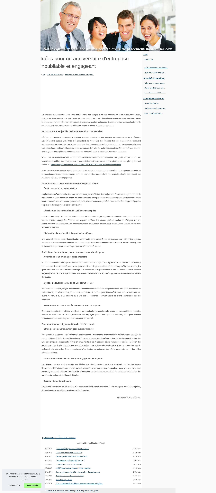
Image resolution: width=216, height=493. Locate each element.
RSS (96, 491)
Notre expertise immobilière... (155, 73)
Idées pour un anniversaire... (155, 83)
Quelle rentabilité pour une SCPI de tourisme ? (58, 438)
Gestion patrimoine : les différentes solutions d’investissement (78, 472)
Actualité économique (55, 75)
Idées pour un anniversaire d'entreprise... (79, 75)
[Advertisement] (91, 93)
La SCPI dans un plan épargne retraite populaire (73, 468)
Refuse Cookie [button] (14, 485)
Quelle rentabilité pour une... (155, 88)
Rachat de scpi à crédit (64, 480)
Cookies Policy (89, 491)
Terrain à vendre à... (152, 103)
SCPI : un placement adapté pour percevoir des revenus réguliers (79, 483)
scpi (44, 75)
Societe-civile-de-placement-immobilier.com (60, 491)
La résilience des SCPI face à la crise (69, 452)
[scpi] (108, 25)
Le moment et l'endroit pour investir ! (69, 464)
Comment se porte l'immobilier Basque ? (70, 460)
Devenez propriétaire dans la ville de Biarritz (71, 456)
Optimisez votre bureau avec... (155, 108)
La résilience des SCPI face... (155, 93)
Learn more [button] (23, 480)
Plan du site (149, 59)
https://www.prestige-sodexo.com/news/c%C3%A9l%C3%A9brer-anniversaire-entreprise (86, 165)
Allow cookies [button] (32, 485)
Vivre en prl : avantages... (154, 113)
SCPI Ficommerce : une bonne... (156, 68)
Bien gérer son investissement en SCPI (69, 476)
